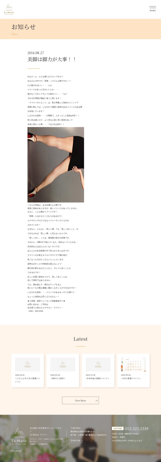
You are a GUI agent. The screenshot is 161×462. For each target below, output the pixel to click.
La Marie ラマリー (9, 9)
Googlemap (75, 440)
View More (80, 400)
